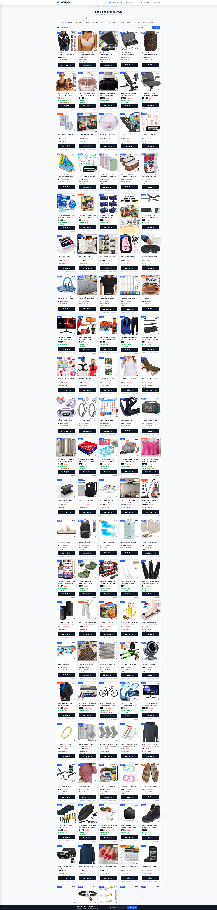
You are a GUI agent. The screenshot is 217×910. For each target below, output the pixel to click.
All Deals (108, 2)
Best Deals (147, 2)
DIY (110, 22)
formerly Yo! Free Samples (64, 3)
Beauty (130, 22)
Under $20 (139, 2)
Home (79, 22)
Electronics (87, 22)
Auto (145, 22)
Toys (123, 22)
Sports (116, 22)
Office (152, 22)
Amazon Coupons (118, 2)
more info (120, 6)
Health (138, 22)
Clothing (71, 22)
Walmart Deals (129, 2)
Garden (96, 22)
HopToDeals (65, 2)
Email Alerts (156, 2)
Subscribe (133, 907)
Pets (103, 22)
